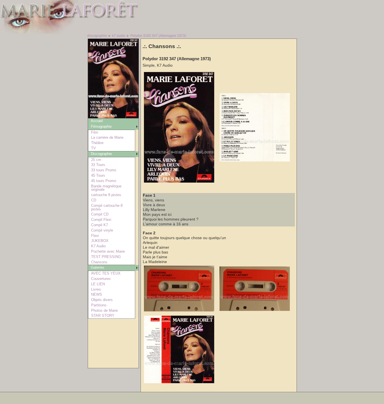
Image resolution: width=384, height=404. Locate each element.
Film (94, 132)
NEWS (96, 294)
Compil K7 (99, 225)
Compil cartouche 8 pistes (107, 207)
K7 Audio (98, 246)
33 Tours (98, 165)
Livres (96, 289)
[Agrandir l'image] (179, 181)
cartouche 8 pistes (106, 195)
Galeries (97, 267)
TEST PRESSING (106, 257)
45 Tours (98, 175)
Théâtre (97, 143)
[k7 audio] (113, 116)
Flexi (95, 236)
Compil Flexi (101, 219)
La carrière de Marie (107, 137)
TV (93, 148)
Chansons (99, 262)
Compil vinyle (102, 230)
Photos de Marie (104, 310)
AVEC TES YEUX (106, 273)
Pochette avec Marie (108, 251)
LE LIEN (98, 284)
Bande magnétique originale (106, 188)
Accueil (97, 121)
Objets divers (102, 300)
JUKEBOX (100, 241)
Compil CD (100, 214)
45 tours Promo (103, 181)
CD (93, 200)
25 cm (96, 160)
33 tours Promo (103, 170)
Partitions (99, 305)
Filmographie (101, 126)
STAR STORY (102, 315)
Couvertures (101, 279)
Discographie (101, 154)
